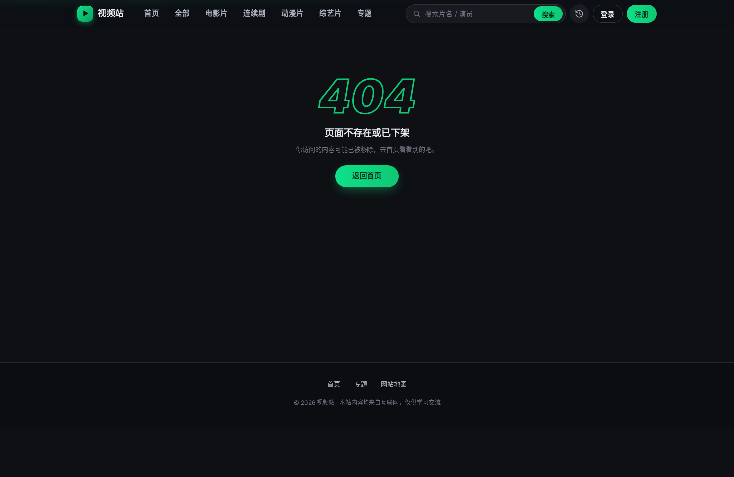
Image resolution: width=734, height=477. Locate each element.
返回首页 (367, 175)
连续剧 (254, 13)
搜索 (548, 14)
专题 (364, 13)
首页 (151, 13)
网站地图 (394, 384)
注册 (642, 14)
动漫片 (292, 13)
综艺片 (330, 13)
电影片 (216, 13)
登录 (608, 14)
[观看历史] (579, 13)
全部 (182, 13)
